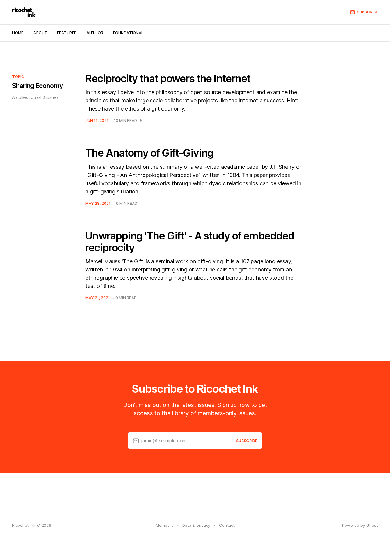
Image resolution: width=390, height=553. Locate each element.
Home (17, 32)
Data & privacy (196, 525)
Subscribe (367, 12)
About (40, 32)
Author (95, 32)
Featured (67, 32)
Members (164, 525)
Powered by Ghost (360, 525)
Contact (227, 525)
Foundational (128, 32)
